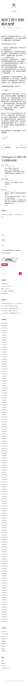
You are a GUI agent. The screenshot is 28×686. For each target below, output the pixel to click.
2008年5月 (4, 462)
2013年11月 (4, 345)
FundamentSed (5, 303)
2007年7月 (4, 486)
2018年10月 (4, 325)
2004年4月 (4, 580)
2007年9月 (4, 482)
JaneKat (3, 313)
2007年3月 (4, 496)
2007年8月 (4, 484)
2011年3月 (4, 383)
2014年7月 (4, 342)
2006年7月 (4, 515)
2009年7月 (4, 429)
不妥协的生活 (4, 293)
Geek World (4, 631)
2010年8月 (4, 397)
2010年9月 (4, 395)
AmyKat (3, 306)
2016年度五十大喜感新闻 (7, 291)
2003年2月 (4, 614)
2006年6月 (4, 518)
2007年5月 (4, 491)
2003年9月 (4, 597)
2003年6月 (4, 604)
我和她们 (3, 641)
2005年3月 (4, 554)
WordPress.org (5, 668)
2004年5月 (4, 578)
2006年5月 (4, 520)
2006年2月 (4, 527)
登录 (2, 661)
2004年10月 (4, 566)
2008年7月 (4, 458)
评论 (2, 217)
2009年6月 (4, 431)
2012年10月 (4, 369)
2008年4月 (4, 465)
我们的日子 (4, 638)
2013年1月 (4, 364)
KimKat (3, 308)
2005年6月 (4, 547)
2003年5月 (4, 607)
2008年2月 (4, 470)
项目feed (3, 663)
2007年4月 (4, 494)
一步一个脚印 (4, 634)
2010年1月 (4, 414)
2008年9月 (4, 453)
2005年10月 (4, 537)
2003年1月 (4, 616)
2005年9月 (4, 539)
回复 (6, 175)
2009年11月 (4, 419)
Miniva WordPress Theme (17, 680)
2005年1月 (4, 559)
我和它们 (3, 643)
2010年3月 (4, 409)
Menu (14, 11)
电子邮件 (3, 240)
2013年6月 (4, 352)
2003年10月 (4, 595)
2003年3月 (4, 612)
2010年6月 (4, 402)
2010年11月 (4, 390)
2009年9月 (4, 424)
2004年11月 (4, 563)
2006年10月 (4, 508)
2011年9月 (4, 378)
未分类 (7, 136)
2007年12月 (4, 474)
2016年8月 (4, 330)
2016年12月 (4, 328)
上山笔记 (3, 636)
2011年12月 (4, 373)
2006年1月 (4, 530)
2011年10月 (4, 376)
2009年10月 (4, 422)
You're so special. (5, 286)
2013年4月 (4, 357)
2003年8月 (4, 600)
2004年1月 (4, 588)
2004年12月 (4, 561)
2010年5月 (4, 405)
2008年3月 (4, 467)
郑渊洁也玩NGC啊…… (14, 308)
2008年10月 (4, 450)
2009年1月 (4, 443)
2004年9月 (4, 568)
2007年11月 (4, 477)
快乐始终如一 (4, 283)
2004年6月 (4, 575)
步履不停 (3, 651)
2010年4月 (4, 407)
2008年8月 (4, 455)
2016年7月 (4, 333)
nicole (6, 165)
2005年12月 (4, 532)
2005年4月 (4, 551)
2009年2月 (4, 441)
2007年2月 (4, 499)
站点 (2, 245)
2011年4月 (4, 381)
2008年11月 (4, 448)
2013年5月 (4, 354)
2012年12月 (4, 366)
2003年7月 (4, 602)
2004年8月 (4, 571)
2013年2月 (4, 361)
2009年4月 (4, 436)
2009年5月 (4, 434)
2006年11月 (4, 506)
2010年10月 (4, 393)
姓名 (2, 235)
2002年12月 (4, 619)
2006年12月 (4, 503)
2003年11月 (4, 592)
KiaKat (3, 310)
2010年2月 (4, 412)
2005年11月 (4, 535)
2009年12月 (4, 417)
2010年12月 (4, 388)
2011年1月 (3, 385)
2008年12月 (4, 446)
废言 (6, 138)
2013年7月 (4, 349)
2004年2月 (4, 585)
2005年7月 (4, 544)
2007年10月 (4, 479)
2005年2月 (4, 556)
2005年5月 (4, 549)
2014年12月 (4, 337)
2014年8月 (4, 340)
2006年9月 (4, 511)
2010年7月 (4, 400)
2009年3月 (4, 438)
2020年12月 (4, 323)
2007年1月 (4, 501)
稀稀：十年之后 (5, 288)
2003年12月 (4, 590)
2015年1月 (4, 335)
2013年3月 (4, 359)
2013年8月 (4, 347)
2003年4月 (4, 609)
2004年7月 (4, 573)
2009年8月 (4, 426)
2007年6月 (4, 489)
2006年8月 (4, 513)
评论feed (3, 665)
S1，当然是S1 (6, 146)
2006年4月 (4, 523)
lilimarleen (18, 27)
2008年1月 (4, 472)
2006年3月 (4, 525)
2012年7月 (4, 371)
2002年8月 (4, 621)
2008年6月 (4, 460)
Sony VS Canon (21, 146)
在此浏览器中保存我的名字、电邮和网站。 (12, 250)
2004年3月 (4, 583)
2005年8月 (4, 542)
